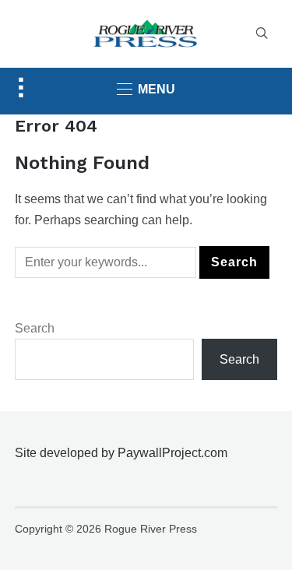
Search (35, 328)
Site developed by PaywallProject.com (121, 452)
